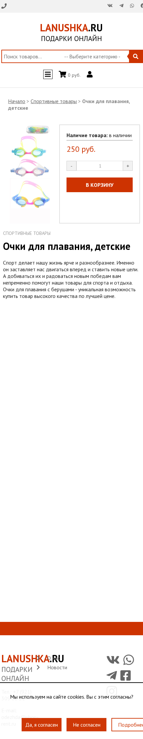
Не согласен (86, 721)
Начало (16, 101)
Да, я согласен (41, 721)
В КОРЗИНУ (99, 184)
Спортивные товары (54, 101)
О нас (53, 658)
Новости (57, 667)
